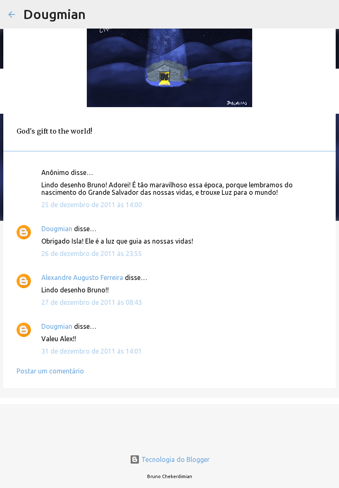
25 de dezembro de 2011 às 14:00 (91, 204)
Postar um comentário (50, 371)
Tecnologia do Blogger (175, 459)
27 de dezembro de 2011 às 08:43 (91, 302)
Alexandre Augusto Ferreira (82, 277)
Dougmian (54, 14)
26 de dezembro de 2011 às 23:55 (91, 253)
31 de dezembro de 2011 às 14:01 (91, 351)
